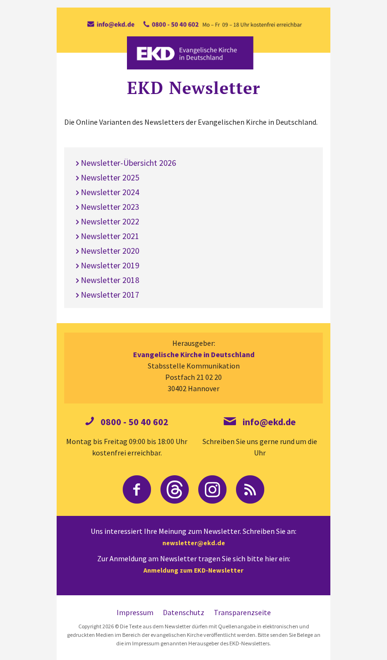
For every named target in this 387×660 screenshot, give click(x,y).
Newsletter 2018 (110, 279)
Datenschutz (183, 612)
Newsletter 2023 (110, 206)
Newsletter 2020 (110, 250)
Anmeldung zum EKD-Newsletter (193, 570)
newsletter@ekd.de (193, 543)
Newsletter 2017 (110, 294)
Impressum (135, 612)
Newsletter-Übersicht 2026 (128, 162)
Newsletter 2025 (110, 177)
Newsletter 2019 (110, 265)
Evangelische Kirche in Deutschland (193, 354)
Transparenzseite (242, 612)
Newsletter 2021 (110, 236)
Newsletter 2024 (110, 192)
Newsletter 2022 (110, 221)
